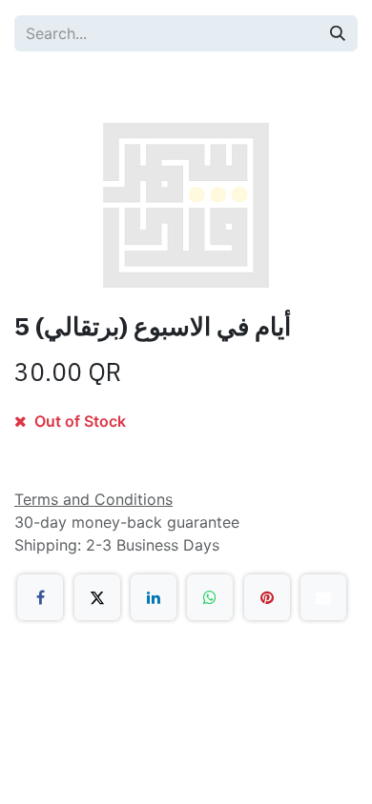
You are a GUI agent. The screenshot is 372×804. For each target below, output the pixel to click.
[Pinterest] (267, 597)
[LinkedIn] (153, 597)
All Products (77, 85)
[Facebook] (40, 597)
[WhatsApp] (210, 597)
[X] (97, 597)
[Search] (338, 33)
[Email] (323, 597)
